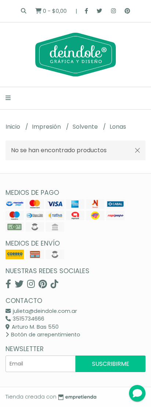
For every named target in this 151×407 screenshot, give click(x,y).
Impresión (47, 126)
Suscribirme (110, 364)
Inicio (13, 126)
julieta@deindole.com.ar (44, 311)
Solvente (86, 126)
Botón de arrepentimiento (45, 334)
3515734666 (27, 318)
